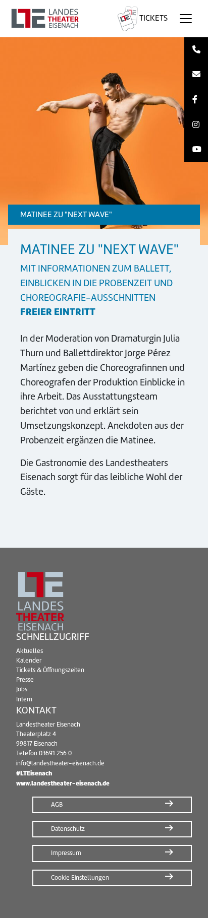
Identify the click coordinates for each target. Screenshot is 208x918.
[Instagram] (196, 125)
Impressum (66, 853)
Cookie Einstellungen (80, 878)
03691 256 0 (55, 753)
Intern (24, 699)
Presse (25, 680)
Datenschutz (68, 829)
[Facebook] (196, 99)
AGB (57, 805)
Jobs (21, 689)
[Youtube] (196, 149)
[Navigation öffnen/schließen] (186, 19)
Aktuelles (29, 651)
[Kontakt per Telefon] (196, 49)
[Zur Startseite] (57, 18)
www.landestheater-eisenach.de (63, 783)
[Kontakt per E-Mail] (196, 75)
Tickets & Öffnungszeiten (50, 670)
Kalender (28, 661)
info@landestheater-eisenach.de (60, 763)
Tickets (153, 18)
